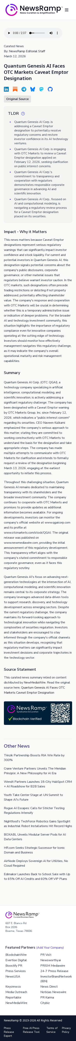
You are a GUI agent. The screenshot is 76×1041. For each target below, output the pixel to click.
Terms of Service (51, 1030)
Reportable (13, 997)
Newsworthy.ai (50, 960)
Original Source (17, 99)
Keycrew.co (13, 986)
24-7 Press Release (54, 971)
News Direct (49, 986)
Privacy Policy (66, 1030)
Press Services (15, 971)
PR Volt (45, 955)
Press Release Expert (9, 1032)
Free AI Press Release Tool (31, 1030)
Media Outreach (16, 992)
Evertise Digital (16, 960)
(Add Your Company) (50, 947)
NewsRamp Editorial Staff (27, 51)
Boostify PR (13, 966)
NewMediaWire (35, 682)
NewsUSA (12, 976)
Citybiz (45, 1003)
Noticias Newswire (53, 992)
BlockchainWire (16, 955)
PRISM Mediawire (52, 966)
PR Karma (47, 997)
